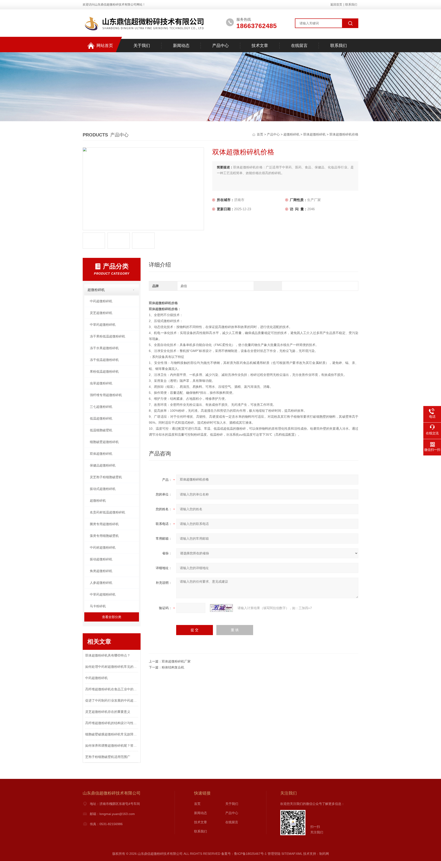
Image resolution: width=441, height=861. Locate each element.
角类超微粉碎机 (101, 571)
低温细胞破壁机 (101, 430)
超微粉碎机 (291, 134)
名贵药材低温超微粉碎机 (107, 512)
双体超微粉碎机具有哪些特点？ (107, 655)
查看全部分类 (111, 617)
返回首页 (336, 4)
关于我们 (141, 45)
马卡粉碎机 (98, 606)
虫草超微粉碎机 (101, 383)
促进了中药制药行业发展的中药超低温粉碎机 (111, 700)
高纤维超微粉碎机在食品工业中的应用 (111, 689)
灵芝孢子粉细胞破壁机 (106, 477)
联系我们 (351, 4)
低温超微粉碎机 (101, 418)
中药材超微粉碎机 (103, 547)
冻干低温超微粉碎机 (104, 360)
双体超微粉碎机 (314, 134)
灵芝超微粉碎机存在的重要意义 (107, 712)
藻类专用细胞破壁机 (104, 536)
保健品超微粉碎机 (103, 465)
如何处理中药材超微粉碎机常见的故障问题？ (111, 666)
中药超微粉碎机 (101, 301)
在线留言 (299, 45)
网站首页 (104, 45)
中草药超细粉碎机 (103, 594)
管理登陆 (274, 853)
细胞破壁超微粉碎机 (104, 442)
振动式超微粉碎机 (103, 489)
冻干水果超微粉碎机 (104, 348)
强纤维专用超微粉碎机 (106, 395)
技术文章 (260, 45)
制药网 (324, 853)
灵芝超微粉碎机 (101, 313)
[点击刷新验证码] (221, 608)
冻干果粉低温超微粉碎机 (107, 336)
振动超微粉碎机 (101, 559)
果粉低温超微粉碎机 (104, 371)
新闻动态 (181, 45)
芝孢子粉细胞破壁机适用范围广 (107, 757)
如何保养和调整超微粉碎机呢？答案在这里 (111, 745)
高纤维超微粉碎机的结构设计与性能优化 (111, 723)
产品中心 (220, 45)
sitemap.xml (291, 853)
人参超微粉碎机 (101, 583)
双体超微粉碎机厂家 (176, 661)
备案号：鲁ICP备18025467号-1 (244, 853)
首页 (260, 134)
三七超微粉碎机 (101, 407)
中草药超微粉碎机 (103, 324)
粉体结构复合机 (173, 667)
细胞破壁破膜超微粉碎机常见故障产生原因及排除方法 (111, 734)
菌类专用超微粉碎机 (104, 524)
